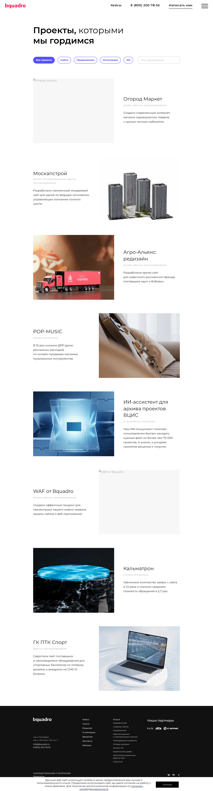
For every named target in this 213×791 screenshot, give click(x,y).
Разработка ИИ (120, 723)
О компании (88, 732)
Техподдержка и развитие (125, 740)
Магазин (86, 745)
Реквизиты (38, 776)
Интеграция (110, 60)
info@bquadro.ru (41, 744)
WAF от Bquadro (53, 491)
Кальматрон (138, 568)
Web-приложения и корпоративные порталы (125, 735)
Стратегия (117, 762)
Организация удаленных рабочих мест (124, 756)
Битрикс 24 (118, 748)
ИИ (128, 60)
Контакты (87, 741)
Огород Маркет (142, 99)
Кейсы (85, 719)
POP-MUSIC (47, 331)
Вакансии (87, 737)
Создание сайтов (121, 727)
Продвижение (85, 60)
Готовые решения (121, 744)
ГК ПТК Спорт (50, 642)
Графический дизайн (122, 751)
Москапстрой (50, 173)
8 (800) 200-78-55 (145, 5)
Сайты (64, 60)
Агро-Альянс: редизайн (139, 255)
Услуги (85, 724)
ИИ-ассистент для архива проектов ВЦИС (145, 408)
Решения (87, 728)
